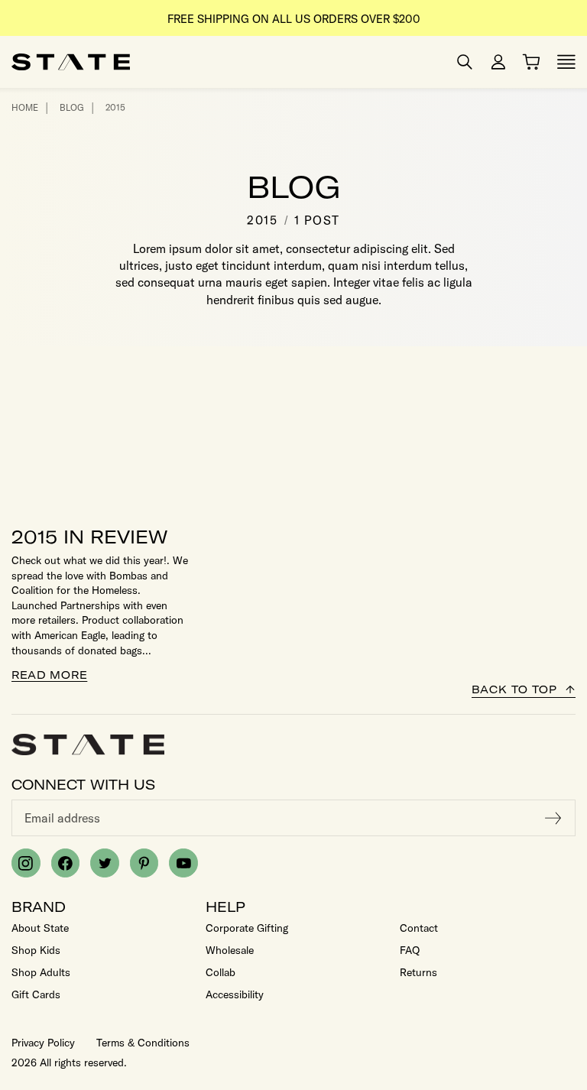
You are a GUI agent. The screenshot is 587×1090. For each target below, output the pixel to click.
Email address (62, 818)
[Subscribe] (553, 817)
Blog (72, 107)
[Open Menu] (566, 62)
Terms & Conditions (143, 1042)
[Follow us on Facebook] (65, 863)
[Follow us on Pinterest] (144, 863)
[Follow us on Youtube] (183, 863)
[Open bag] (531, 62)
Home (24, 107)
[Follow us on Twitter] (104, 863)
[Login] (498, 62)
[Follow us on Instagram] (26, 863)
